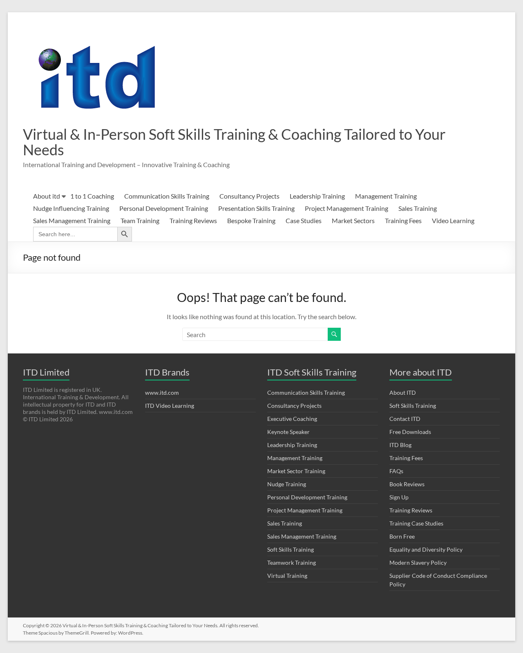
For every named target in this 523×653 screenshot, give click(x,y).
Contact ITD (404, 418)
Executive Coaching (292, 418)
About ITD (402, 392)
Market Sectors (353, 220)
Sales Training (417, 208)
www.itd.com (162, 392)
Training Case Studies (416, 523)
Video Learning (453, 220)
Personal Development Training (163, 208)
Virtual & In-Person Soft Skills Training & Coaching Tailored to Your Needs (234, 142)
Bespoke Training (251, 220)
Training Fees (403, 220)
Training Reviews (193, 220)
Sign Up (399, 497)
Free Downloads (410, 431)
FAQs (396, 470)
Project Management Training (346, 208)
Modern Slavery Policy (418, 562)
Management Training (386, 196)
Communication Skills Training (166, 196)
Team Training (140, 220)
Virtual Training (287, 575)
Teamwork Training (291, 562)
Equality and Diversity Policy (426, 549)
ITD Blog (400, 444)
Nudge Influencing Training (71, 208)
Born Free (402, 536)
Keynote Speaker (288, 431)
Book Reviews (407, 484)
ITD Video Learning (169, 405)
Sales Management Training (71, 220)
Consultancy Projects (249, 196)
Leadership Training (317, 196)
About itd (46, 196)
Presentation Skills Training (256, 208)
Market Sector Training (296, 470)
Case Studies (304, 220)
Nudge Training (286, 484)
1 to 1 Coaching (92, 196)
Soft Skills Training (290, 549)
